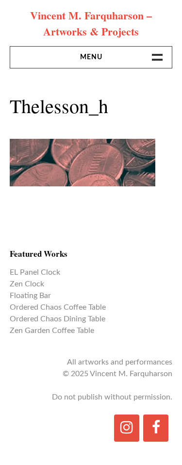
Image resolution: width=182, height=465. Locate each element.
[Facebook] (155, 428)
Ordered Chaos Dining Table (57, 319)
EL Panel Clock (35, 272)
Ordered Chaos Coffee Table (58, 307)
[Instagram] (126, 428)
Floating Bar (30, 295)
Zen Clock (27, 284)
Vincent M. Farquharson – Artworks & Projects (91, 23)
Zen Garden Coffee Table (52, 330)
